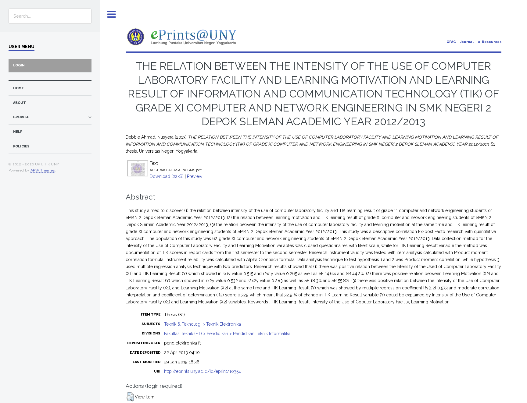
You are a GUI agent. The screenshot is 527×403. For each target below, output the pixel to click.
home (18, 88)
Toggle (111, 14)
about (19, 103)
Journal (467, 42)
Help (17, 132)
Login (19, 65)
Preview (194, 176)
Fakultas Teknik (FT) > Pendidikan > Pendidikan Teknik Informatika (227, 333)
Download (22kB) (167, 176)
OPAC (451, 42)
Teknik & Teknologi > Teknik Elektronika (202, 324)
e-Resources (489, 42)
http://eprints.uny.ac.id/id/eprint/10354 (202, 371)
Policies (21, 146)
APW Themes (42, 170)
